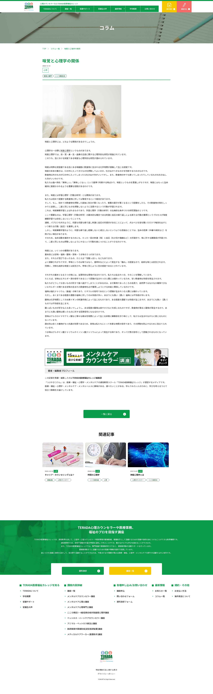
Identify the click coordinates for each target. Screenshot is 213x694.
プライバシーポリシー (106, 674)
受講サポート (85, 9)
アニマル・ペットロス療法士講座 (82, 623)
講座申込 (184, 9)
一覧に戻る (106, 414)
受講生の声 (102, 9)
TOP (44, 48)
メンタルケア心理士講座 (78, 601)
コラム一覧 (55, 48)
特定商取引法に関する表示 (106, 670)
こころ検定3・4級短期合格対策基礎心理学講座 (88, 612)
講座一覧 (68, 9)
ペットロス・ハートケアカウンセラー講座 (86, 617)
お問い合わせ (150, 9)
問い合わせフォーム (125, 596)
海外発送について (182, 596)
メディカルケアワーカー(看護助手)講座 (84, 634)
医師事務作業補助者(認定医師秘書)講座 (84, 628)
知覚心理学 (66, 150)
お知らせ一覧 (161, 590)
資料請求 (169, 9)
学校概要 (133, 9)
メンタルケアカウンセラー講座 (81, 596)
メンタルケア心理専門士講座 (80, 607)
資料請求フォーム (125, 601)
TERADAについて (50, 9)
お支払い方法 (180, 590)
